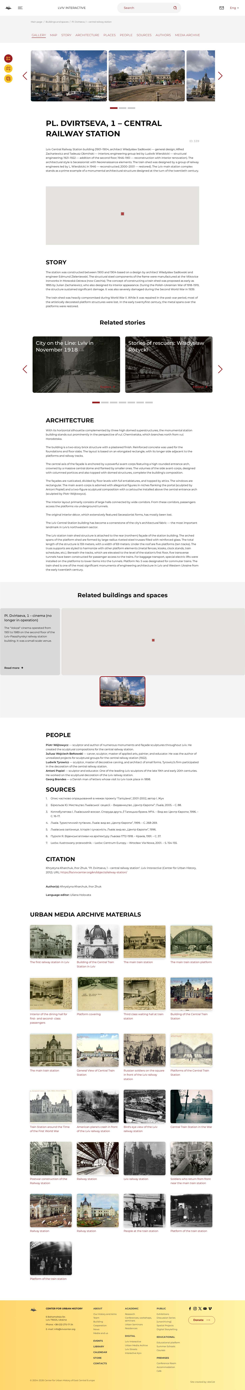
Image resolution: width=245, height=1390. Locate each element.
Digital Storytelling (167, 1329)
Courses (161, 1350)
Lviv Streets (131, 1349)
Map (53, 35)
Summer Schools (166, 1346)
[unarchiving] (164, 1321)
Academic (131, 1308)
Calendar (100, 1352)
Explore (105, 386)
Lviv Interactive (72, 7)
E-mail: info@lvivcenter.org (60, 1329)
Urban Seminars (134, 1324)
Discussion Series (166, 1317)
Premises (163, 1357)
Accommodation (166, 1367)
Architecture (87, 35)
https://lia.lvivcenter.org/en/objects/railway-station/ (93, 872)
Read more (12, 667)
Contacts (100, 1363)
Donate (198, 1320)
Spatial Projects (165, 1325)
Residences (131, 1328)
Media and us (100, 1333)
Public (161, 1308)
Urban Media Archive (136, 1345)
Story (66, 35)
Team (96, 1317)
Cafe (159, 1371)
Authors (163, 35)
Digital (130, 1335)
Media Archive (187, 35)
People (126, 35)
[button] (153, 640)
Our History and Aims (104, 1314)
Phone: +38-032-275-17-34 (59, 1324)
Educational (166, 1336)
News (96, 1329)
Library (98, 1346)
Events (98, 1340)
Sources (144, 35)
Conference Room (166, 1363)
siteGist (211, 1381)
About (97, 1308)
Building (98, 1321)
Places (110, 35)
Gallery (39, 35)
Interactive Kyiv (133, 1353)
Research (130, 1314)
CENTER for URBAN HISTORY (64, 1308)
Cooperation (100, 1325)
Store (97, 1357)
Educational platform (168, 1342)
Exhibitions (163, 1314)
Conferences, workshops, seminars (138, 1319)
